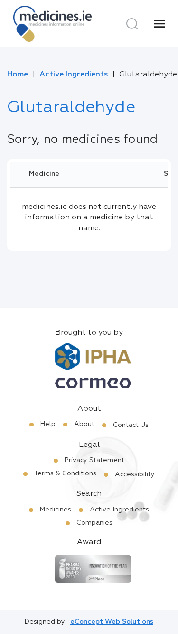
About (84, 424)
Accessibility (135, 474)
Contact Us (131, 425)
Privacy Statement (94, 460)
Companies (94, 523)
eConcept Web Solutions (111, 621)
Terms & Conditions (65, 473)
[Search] (132, 23)
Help (48, 424)
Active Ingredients (73, 74)
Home (17, 74)
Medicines (55, 509)
